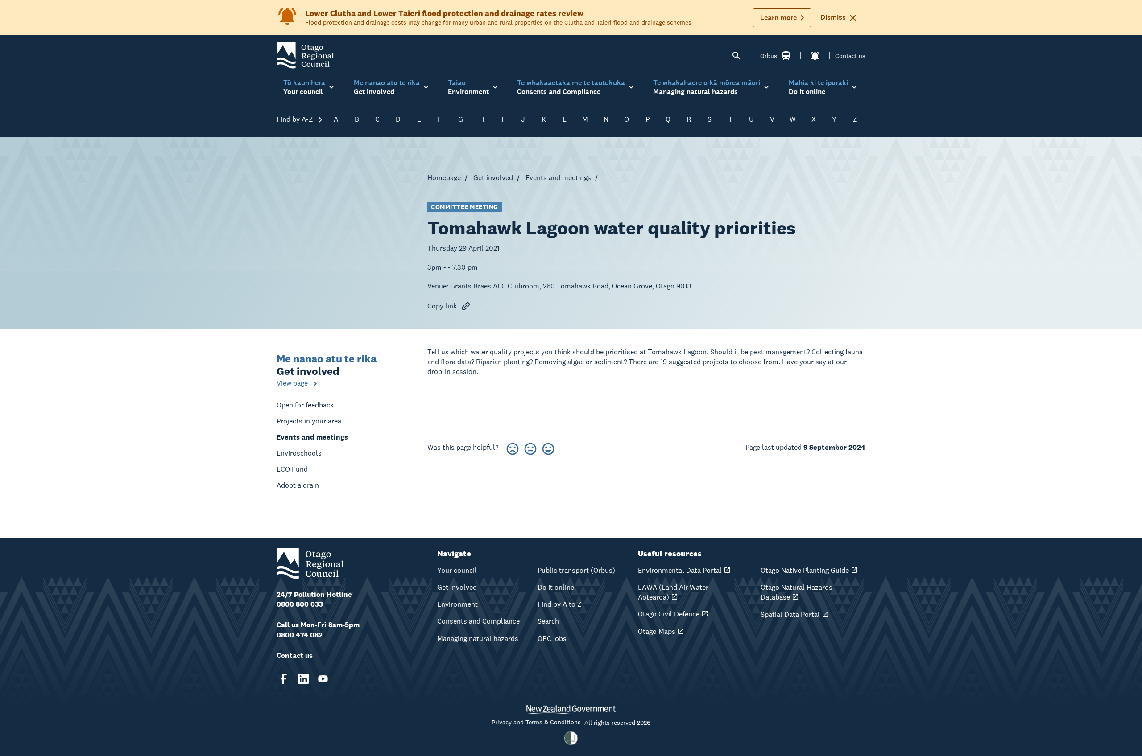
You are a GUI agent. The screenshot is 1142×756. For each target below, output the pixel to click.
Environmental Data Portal (680, 570)
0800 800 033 (300, 604)
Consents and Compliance (478, 621)
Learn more (778, 17)
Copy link (442, 306)
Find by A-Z (296, 119)
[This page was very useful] (548, 447)
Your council (457, 570)
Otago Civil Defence (668, 614)
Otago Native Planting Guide (805, 570)
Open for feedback (305, 405)
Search (548, 621)
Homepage (444, 177)
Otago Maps (656, 631)
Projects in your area (309, 421)
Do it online (556, 587)
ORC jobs (552, 638)
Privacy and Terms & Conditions (536, 722)
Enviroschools (299, 453)
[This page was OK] (530, 447)
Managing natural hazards (477, 638)
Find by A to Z (560, 604)
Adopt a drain (298, 485)
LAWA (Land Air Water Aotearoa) (673, 592)
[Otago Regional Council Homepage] (305, 55)
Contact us (850, 56)
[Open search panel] (736, 56)
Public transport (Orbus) (576, 570)
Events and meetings (558, 177)
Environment (457, 604)
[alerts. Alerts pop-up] (815, 56)
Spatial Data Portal (790, 614)
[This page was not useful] (512, 447)
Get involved (493, 177)
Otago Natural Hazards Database (796, 592)
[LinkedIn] (303, 679)
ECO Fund (292, 469)
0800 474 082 (300, 635)
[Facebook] (284, 679)
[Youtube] (323, 679)
